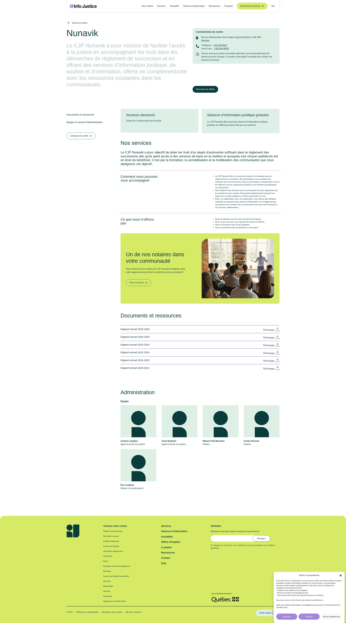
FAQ (163, 563)
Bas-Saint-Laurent (111, 536)
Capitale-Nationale (111, 541)
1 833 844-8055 (221, 48)
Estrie (105, 561)
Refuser (309, 616)
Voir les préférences (331, 616)
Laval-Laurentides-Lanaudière (116, 576)
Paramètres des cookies (112, 612)
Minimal (137, 612)
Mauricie (107, 581)
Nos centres (147, 6)
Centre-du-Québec (111, 546)
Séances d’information (194, 6)
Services (161, 6)
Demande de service (250, 6)
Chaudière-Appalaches (113, 551)
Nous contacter (136, 282)
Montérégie (108, 586)
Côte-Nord (107, 556)
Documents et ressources (80, 114)
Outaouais (107, 596)
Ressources (214, 6)
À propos (228, 6)
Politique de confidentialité (87, 612)
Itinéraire (205, 40)
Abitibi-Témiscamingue (113, 531)
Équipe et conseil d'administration (84, 122)
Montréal (107, 571)
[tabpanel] (159, 119)
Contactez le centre (79, 136)
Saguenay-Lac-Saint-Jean (114, 601)
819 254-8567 (220, 45)
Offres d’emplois (170, 542)
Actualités (174, 6)
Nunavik (106, 591)
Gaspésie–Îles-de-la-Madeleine (116, 566)
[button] (340, 575)
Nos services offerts (205, 89)
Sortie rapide (265, 613)
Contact (165, 558)
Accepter (287, 616)
